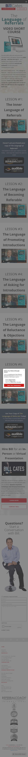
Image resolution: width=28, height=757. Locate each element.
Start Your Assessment (14, 385)
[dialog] (14, 378)
